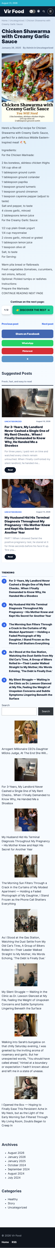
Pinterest (27, 351)
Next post (47, 323)
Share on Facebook (27, 333)
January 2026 (17, 1157)
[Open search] (43, 11)
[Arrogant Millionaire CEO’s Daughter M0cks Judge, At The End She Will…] (26, 732)
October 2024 (17, 1165)
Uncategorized (16, 20)
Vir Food (14, 11)
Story (11, 1203)
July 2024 (14, 1177)
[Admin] (38, 11)
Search (6, 705)
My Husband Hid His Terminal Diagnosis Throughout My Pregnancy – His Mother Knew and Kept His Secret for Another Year (27, 525)
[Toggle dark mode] (32, 11)
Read (10, 470)
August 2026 (16, 1152)
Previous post (10, 323)
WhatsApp (27, 343)
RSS (14, 1242)
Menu (50, 11)
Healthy (13, 1199)
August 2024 (16, 1173)
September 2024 (19, 1169)
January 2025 (17, 1161)
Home (4, 20)
